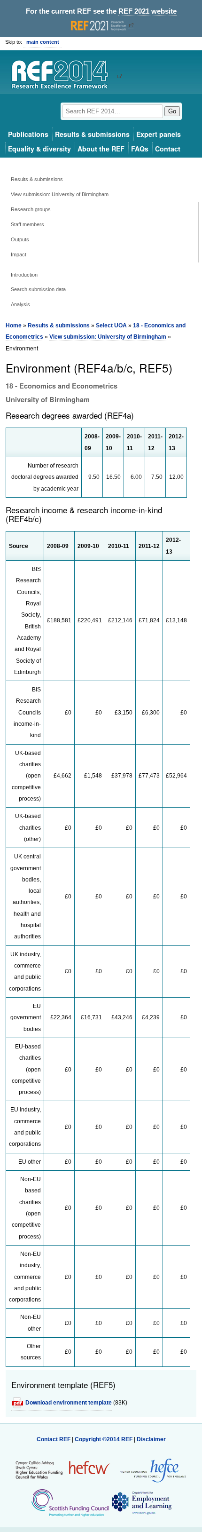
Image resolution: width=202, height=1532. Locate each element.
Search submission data (38, 289)
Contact (167, 148)
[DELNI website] (141, 1502)
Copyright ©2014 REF (104, 1439)
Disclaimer (151, 1439)
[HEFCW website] (63, 1469)
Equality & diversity (39, 148)
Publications (28, 134)
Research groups (31, 209)
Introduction (24, 275)
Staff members (27, 224)
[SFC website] (70, 1502)
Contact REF (53, 1439)
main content (42, 42)
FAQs (139, 148)
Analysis (20, 304)
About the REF (101, 148)
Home (14, 325)
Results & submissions (92, 134)
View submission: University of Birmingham (60, 194)
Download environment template (68, 1402)
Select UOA (111, 325)
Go (172, 111)
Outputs (20, 239)
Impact (18, 254)
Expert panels (158, 134)
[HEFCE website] (149, 1469)
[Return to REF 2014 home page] (63, 75)
